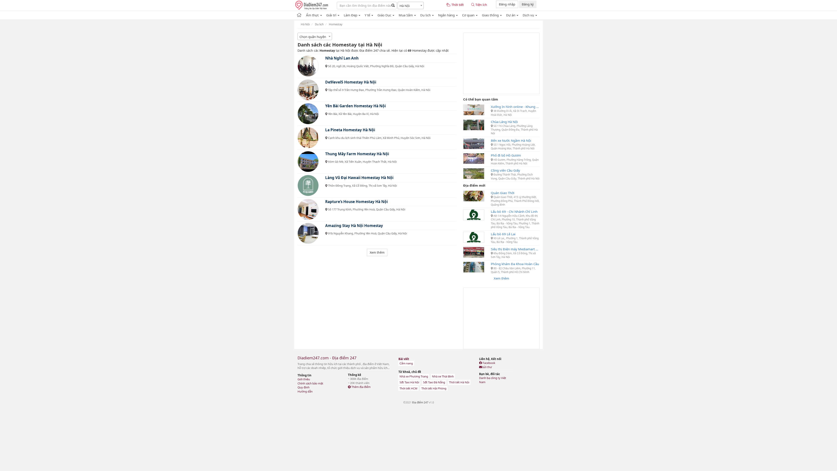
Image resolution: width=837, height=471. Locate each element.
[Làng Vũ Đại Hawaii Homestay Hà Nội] (308, 185)
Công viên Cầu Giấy (505, 170)
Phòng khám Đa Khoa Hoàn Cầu (515, 264)
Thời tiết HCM (408, 388)
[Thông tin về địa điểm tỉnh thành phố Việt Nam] (299, 14)
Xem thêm (501, 278)
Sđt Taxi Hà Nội (409, 382)
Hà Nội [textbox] (405, 5)
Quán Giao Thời (502, 193)
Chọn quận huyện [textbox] (312, 36)
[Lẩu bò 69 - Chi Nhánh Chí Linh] (473, 214)
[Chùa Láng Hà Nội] (473, 124)
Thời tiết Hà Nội (459, 382)
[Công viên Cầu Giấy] (473, 173)
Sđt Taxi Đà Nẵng (434, 382)
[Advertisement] (501, 63)
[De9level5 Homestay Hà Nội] (308, 90)
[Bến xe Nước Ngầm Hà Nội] (473, 143)
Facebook (488, 363)
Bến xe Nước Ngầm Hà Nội (511, 140)
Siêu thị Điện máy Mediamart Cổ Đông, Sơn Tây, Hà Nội (515, 249)
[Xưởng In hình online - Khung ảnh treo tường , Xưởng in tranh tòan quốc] (473, 109)
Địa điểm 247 (420, 402)
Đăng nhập (507, 4)
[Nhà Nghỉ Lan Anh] (308, 66)
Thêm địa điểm (361, 387)
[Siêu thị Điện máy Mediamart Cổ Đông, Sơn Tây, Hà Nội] (473, 252)
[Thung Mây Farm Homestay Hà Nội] (308, 161)
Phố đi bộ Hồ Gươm (506, 155)
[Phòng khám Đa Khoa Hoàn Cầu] (473, 267)
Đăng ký (528, 4)
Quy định (304, 387)
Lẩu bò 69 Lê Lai (503, 234)
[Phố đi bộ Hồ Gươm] (473, 158)
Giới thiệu (304, 379)
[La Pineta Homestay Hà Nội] (308, 137)
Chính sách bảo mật (310, 383)
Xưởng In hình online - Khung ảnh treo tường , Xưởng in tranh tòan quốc (515, 106)
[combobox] (411, 5)
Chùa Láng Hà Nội (504, 121)
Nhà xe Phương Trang (414, 376)
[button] (314, 14)
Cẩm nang (406, 363)
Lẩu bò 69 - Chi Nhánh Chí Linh (514, 211)
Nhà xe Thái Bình (443, 376)
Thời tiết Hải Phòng (433, 388)
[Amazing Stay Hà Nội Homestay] (308, 233)
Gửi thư (487, 367)
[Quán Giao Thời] (473, 195)
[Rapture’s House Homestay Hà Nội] (308, 209)
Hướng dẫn (305, 391)
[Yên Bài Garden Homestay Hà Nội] (308, 113)
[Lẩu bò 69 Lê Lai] (473, 237)
